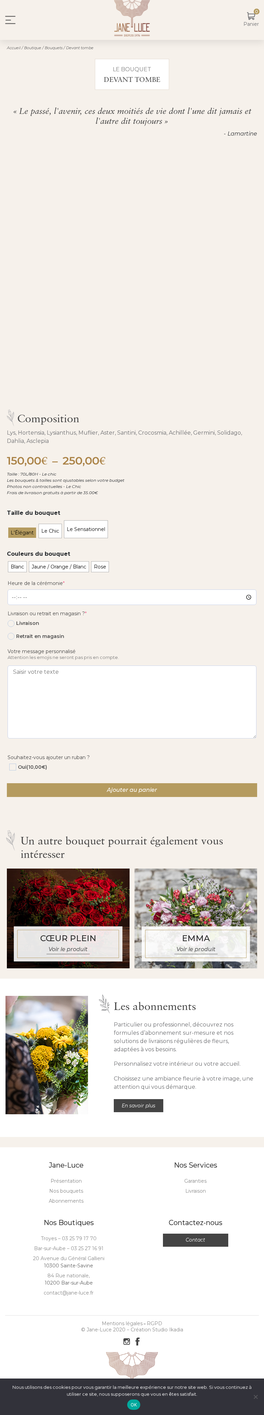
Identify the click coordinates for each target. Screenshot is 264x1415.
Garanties (195, 1181)
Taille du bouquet (33, 513)
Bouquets (54, 47)
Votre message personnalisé (42, 651)
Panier (251, 24)
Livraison (195, 1191)
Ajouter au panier (132, 790)
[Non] (255, 1396)
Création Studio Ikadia (157, 1330)
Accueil (14, 47)
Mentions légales (122, 1323)
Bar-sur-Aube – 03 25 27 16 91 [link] (68, 1248)
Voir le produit (68, 949)
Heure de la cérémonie (47, 583)
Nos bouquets (66, 1191)
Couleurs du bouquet (38, 554)
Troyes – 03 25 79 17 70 (69, 1238)
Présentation (66, 1181)
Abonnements (66, 1201)
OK (134, 1404)
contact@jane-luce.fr (69, 1293)
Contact (195, 1240)
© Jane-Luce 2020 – (106, 1330)
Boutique (32, 47)
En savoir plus (138, 1106)
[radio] (22, 533)
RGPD (154, 1323)
